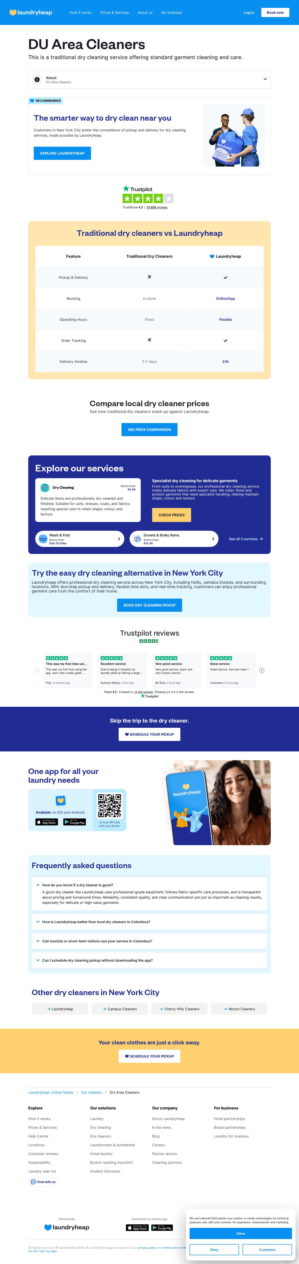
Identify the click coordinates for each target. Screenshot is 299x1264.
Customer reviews (43, 1153)
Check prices (172, 515)
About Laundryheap (168, 1118)
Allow (240, 1233)
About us (145, 12)
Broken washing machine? (111, 1162)
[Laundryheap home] (31, 12)
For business (171, 12)
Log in (249, 12)
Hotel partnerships (229, 1118)
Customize (267, 1250)
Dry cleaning (100, 1127)
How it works (81, 12)
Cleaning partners (167, 1162)
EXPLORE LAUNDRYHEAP (62, 153)
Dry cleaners (91, 1092)
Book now (275, 12)
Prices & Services (114, 12)
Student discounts (105, 1171)
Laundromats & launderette (112, 1145)
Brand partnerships (230, 1127)
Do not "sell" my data (42, 1251)
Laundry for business (231, 1136)
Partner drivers (164, 1153)
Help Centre (38, 1136)
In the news (161, 1127)
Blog (156, 1136)
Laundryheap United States (50, 1092)
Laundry (97, 1118)
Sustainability (39, 1162)
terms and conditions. (178, 1247)
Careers (158, 1145)
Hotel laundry (101, 1153)
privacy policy (147, 1247)
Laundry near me (42, 1171)
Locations (36, 1145)
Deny (214, 1250)
